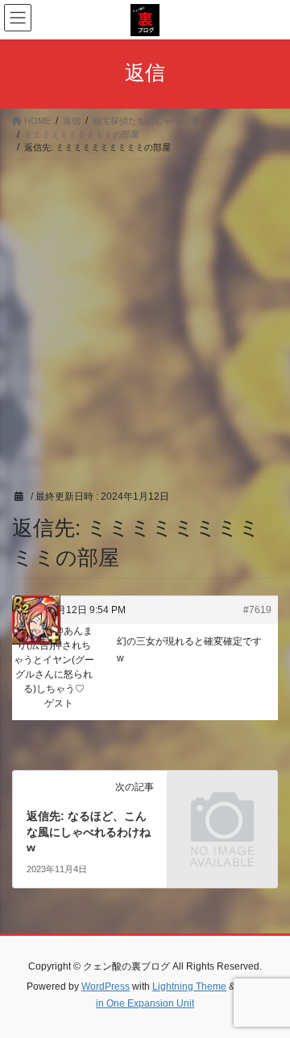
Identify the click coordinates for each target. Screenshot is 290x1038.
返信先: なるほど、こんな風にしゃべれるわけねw (89, 831)
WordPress (105, 986)
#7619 (257, 610)
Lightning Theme (189, 986)
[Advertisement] (145, 312)
